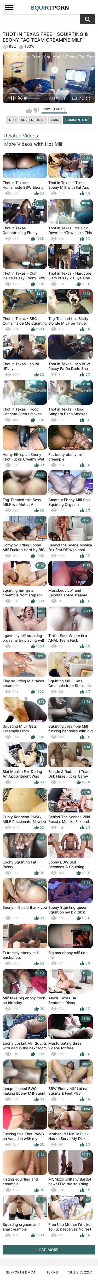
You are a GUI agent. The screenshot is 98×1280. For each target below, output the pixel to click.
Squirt (50, 7)
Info (12, 120)
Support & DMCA (21, 1272)
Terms (52, 1272)
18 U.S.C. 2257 (80, 1272)
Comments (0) (77, 120)
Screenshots (32, 120)
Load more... (49, 1249)
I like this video (29, 110)
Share (55, 120)
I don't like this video (36, 110)
